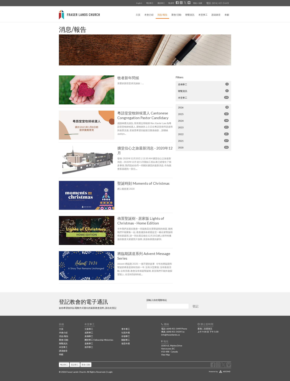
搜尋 (172, 3)
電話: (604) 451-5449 (217, 3)
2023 (203, 127)
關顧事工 (125, 340)
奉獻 (227, 14)
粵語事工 (149, 3)
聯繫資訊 (189, 14)
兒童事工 (89, 329)
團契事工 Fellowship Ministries (99, 340)
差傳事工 (203, 84)
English (139, 3)
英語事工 (75, 364)
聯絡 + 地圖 (197, 3)
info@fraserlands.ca (170, 334)
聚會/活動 (176, 14)
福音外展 (125, 343)
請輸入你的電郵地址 (157, 300)
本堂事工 (203, 14)
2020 (203, 147)
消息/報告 (162, 14)
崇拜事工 (89, 347)
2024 (203, 120)
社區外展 (125, 332)
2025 (203, 114)
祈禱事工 (125, 336)
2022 (203, 134)
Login (110, 372)
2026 (203, 107)
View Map (165, 354)
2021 (203, 140)
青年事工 (125, 329)
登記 (195, 306)
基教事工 (89, 343)
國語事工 (161, 3)
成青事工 (89, 332)
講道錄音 (216, 14)
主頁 (138, 14)
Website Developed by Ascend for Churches (210, 371)
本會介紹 (148, 14)
